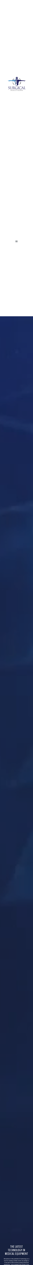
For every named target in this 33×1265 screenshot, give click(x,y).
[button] (16, 241)
